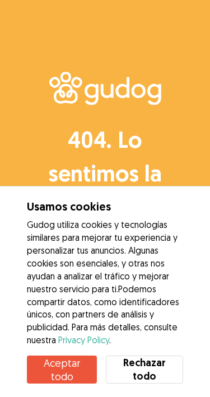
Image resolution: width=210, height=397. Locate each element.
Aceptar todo (62, 369)
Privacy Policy (83, 339)
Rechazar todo (144, 369)
